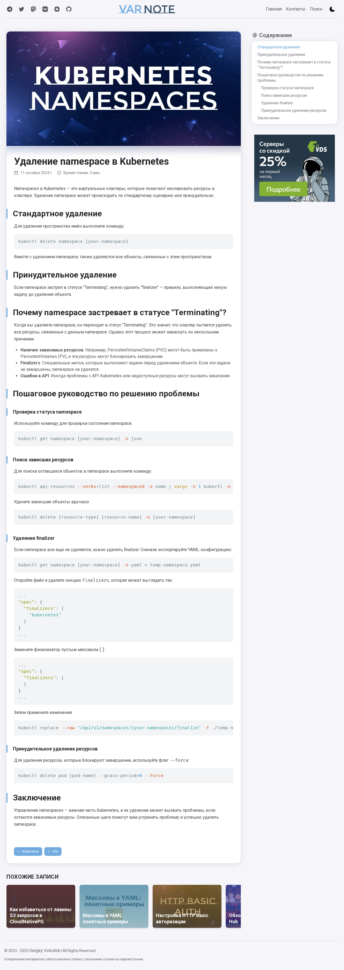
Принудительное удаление (281, 54)
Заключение (268, 118)
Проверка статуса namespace (287, 88)
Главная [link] (274, 9)
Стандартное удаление (278, 47)
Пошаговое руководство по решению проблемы (290, 77)
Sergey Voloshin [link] (44, 950)
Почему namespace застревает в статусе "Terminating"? (294, 65)
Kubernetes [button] (30, 851)
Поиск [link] (316, 9)
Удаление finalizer (277, 103)
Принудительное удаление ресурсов (293, 110)
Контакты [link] (296, 9)
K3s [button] (55, 851)
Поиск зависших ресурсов (284, 95)
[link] (9, 9)
